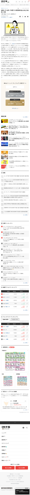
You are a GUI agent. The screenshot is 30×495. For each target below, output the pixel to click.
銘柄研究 (4, 439)
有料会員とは (15, 108)
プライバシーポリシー (12, 477)
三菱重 (7, 339)
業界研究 (4, 446)
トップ (2, 4)
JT (6, 329)
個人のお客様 (8, 467)
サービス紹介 (17, 474)
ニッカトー (8, 297)
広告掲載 (9, 476)
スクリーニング (5, 443)
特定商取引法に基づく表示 (15, 479)
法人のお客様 (22, 467)
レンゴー (7, 294)
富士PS (7, 303)
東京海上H (8, 333)
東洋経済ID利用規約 (15, 483)
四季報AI (4, 453)
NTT (6, 336)
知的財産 (20, 477)
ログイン (15, 87)
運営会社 (12, 474)
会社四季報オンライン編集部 (6, 17)
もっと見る (25, 116)
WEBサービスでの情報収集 (17, 476)
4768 (13, 43)
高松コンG (8, 306)
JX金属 (7, 300)
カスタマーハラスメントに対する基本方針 (15, 481)
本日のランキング (14, 4)
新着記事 (7, 4)
